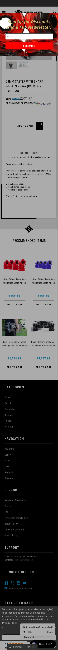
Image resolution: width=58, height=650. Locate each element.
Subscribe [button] (29, 45)
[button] (54, 16)
